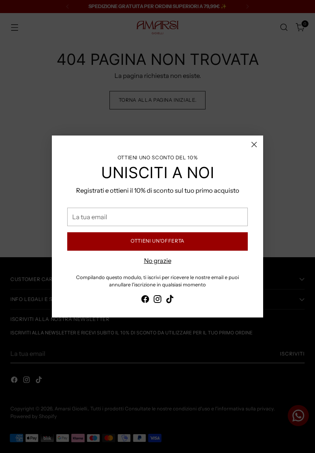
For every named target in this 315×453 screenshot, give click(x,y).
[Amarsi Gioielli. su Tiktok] (169, 300)
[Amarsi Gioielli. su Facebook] (145, 300)
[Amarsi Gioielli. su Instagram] (157, 300)
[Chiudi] (254, 144)
